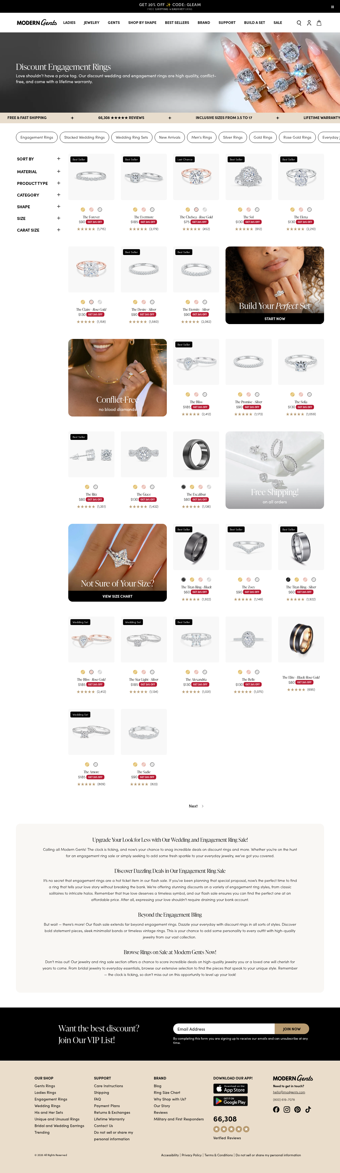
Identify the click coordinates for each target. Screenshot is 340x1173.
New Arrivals (169, 137)
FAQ (97, 1099)
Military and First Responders (179, 1118)
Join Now (292, 1028)
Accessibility (170, 1155)
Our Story (162, 1105)
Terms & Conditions (219, 1155)
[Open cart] (320, 22)
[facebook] (276, 1108)
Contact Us (103, 1125)
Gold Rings (263, 137)
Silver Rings (233, 137)
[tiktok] (308, 1108)
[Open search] (299, 22)
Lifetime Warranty (109, 1118)
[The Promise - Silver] (248, 362)
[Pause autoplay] (332, 6)
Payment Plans (107, 1105)
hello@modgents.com (289, 1092)
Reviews (161, 1112)
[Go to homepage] (37, 22)
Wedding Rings (47, 1105)
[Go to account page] (309, 22)
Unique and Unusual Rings (57, 1118)
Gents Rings (45, 1085)
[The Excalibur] (196, 454)
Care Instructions (108, 1085)
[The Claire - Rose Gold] (91, 269)
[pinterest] (297, 1108)
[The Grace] (144, 454)
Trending (42, 1132)
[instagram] (287, 1108)
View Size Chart (118, 596)
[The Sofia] (301, 362)
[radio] (83, 209)
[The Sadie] (144, 732)
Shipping (101, 1092)
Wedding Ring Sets (132, 137)
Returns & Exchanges (112, 1112)
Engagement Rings (36, 137)
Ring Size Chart (167, 1092)
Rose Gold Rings (297, 137)
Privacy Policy (192, 1155)
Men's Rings (202, 137)
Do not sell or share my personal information (268, 1155)
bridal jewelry (89, 968)
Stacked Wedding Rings (84, 137)
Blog (158, 1085)
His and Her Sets (49, 1112)
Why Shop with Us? (170, 1099)
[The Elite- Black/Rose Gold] (301, 639)
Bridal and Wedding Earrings (59, 1125)
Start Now (275, 318)
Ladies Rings (45, 1092)
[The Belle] (248, 639)
